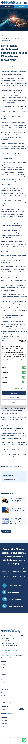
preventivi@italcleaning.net (8, 655)
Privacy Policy (4, 720)
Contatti (3, 695)
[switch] (24, 372)
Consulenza (4, 674)
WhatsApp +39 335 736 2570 (9, 650)
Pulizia (3, 664)
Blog (2, 692)
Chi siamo (3, 682)
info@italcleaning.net (6, 653)
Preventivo (21, 6)
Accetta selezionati (14, 397)
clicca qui (9, 713)
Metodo (3, 686)
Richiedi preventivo (6, 702)
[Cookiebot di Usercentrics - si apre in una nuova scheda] (19, 341)
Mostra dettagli (19, 388)
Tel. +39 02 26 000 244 (7, 648)
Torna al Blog (6, 531)
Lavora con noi (5, 699)
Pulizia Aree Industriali (9, 479)
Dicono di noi (4, 689)
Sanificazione (4, 667)
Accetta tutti (14, 393)
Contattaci (7, 6)
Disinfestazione (5, 671)
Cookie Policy (4, 723)
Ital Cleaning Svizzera (6, 726)
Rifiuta (14, 402)
